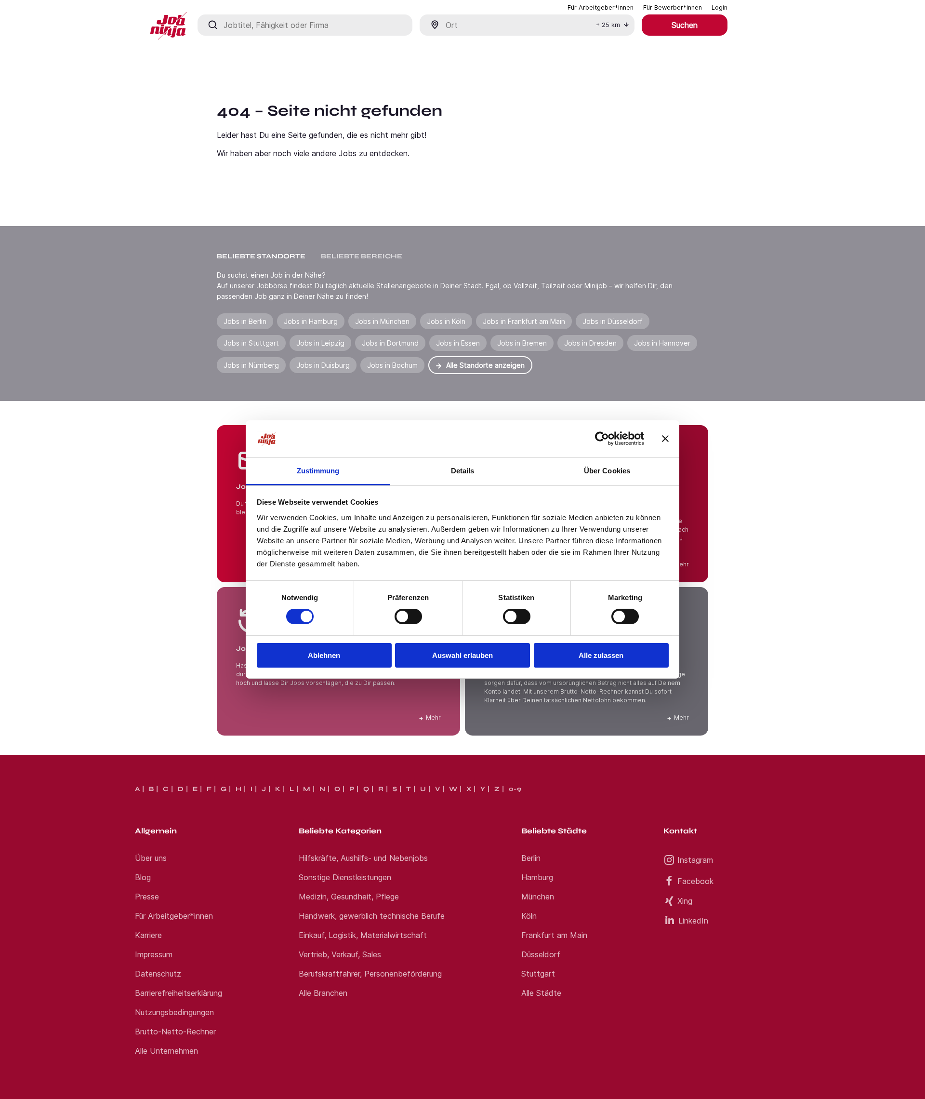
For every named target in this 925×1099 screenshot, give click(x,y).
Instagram (695, 860)
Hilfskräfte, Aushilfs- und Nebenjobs (363, 858)
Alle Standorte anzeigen (485, 365)
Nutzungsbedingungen (174, 1012)
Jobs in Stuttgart (251, 343)
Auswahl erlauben (462, 655)
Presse (147, 896)
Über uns (151, 858)
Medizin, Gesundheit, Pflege (349, 896)
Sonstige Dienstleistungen (345, 877)
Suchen (685, 25)
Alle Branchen (323, 993)
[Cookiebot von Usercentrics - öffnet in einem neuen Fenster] (602, 438)
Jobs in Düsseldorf (612, 321)
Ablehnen (324, 655)
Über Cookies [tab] (607, 471)
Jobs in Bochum (392, 365)
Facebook (695, 881)
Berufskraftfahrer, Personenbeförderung (370, 973)
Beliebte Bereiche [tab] (361, 256)
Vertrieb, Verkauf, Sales (340, 954)
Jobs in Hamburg (311, 321)
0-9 (515, 789)
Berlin (531, 858)
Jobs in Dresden (590, 343)
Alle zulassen (601, 655)
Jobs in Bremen (522, 343)
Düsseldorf (540, 954)
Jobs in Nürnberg (251, 365)
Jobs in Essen (458, 343)
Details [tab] (463, 471)
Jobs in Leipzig (320, 343)
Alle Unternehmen (166, 1051)
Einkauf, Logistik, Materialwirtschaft (363, 935)
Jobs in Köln (446, 321)
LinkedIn (693, 920)
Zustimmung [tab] (318, 471)
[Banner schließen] (665, 438)
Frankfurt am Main (554, 935)
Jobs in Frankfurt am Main (524, 321)
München (537, 896)
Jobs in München (382, 321)
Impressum (153, 954)
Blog (143, 877)
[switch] (408, 616)
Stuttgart (538, 973)
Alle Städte (541, 993)
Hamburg (537, 877)
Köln (529, 916)
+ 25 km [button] (608, 24)
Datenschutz (158, 973)
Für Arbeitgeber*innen (174, 916)
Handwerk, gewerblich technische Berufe (372, 916)
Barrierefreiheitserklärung (178, 993)
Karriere (148, 935)
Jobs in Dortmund (390, 343)
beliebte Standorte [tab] (261, 256)
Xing (684, 901)
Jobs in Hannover (662, 343)
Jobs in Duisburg (323, 365)
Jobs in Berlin (245, 321)
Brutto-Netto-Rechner (175, 1031)
